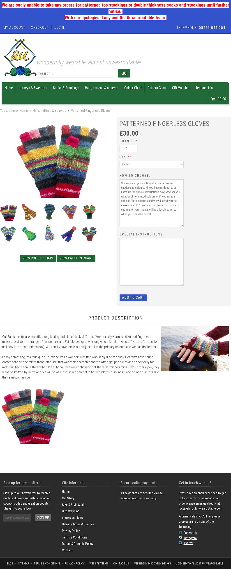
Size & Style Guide (73, 505)
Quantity (128, 141)
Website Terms (98, 563)
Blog (10, 563)
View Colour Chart (38, 258)
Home (9, 88)
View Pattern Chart (76, 258)
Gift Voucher (181, 88)
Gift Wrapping (70, 511)
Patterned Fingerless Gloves (91, 110)
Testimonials (204, 88)
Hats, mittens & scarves (101, 88)
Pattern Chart (157, 88)
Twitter (188, 543)
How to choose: (135, 175)
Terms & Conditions (74, 537)
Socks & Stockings (66, 88)
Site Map (23, 563)
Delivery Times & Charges (78, 524)
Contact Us (121, 563)
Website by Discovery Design (152, 563)
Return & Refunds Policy (77, 544)
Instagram (190, 538)
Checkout (40, 28)
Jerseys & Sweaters (33, 88)
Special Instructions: (142, 234)
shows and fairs (72, 518)
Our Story (68, 498)
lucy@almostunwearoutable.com (200, 508)
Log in (59, 28)
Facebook (190, 533)
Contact (67, 550)
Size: (126, 157)
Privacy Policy (71, 531)
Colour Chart (133, 88)
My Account (14, 28)
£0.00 (221, 98)
